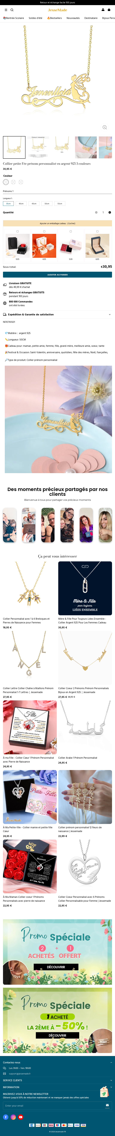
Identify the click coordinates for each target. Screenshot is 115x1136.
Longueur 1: (7, 198)
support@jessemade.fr (20, 1073)
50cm (47, 203)
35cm (8, 203)
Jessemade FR (60, 1131)
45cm (34, 203)
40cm (21, 203)
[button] (6, 10)
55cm (60, 203)
